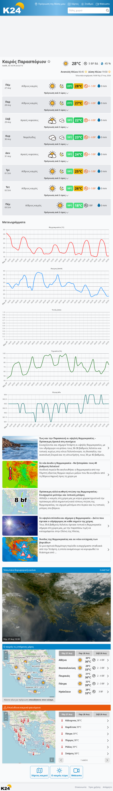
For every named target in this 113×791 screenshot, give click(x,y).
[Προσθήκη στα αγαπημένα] (49, 61)
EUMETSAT (105, 570)
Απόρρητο (107, 787)
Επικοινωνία (80, 787)
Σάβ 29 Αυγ (101, 653)
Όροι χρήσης (95, 787)
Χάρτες (75, 3)
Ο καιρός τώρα (59, 775)
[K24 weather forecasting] (13, 7)
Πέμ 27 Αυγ (67, 653)
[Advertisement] (56, 36)
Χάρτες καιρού (39, 775)
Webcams (104, 3)
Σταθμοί (88, 3)
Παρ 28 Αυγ (84, 653)
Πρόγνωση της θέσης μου (51, 3)
